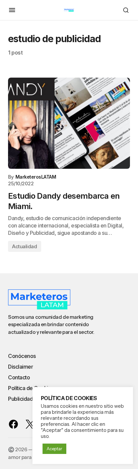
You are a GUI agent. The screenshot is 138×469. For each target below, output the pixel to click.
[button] (12, 10)
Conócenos (22, 356)
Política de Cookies (31, 388)
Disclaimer (20, 366)
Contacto (19, 377)
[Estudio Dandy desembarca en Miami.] (69, 123)
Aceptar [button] (54, 448)
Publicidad (20, 398)
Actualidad (24, 246)
